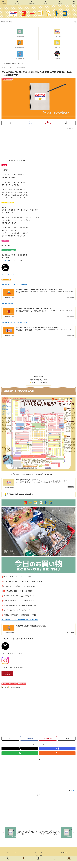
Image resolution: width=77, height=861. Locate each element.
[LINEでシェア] (12, 626)
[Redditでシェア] (47, 621)
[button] (75, 22)
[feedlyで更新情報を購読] (20, 753)
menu (36, 376)
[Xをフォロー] (20, 748)
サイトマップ (38, 855)
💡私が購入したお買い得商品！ (39, 383)
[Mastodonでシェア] (30, 616)
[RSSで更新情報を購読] (57, 753)
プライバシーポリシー (13, 852)
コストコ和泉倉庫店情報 (10, 683)
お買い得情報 (22, 683)
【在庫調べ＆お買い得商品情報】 (38, 380)
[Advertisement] (38, 144)
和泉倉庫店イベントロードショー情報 (14, 322)
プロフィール (38, 852)
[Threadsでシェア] (30, 621)
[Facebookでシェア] (12, 621)
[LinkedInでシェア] (47, 626)
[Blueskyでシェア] (47, 616)
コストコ (5, 687)
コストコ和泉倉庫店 (16, 687)
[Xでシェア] (12, 616)
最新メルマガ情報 (8, 303)
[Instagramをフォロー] (57, 748)
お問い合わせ (64, 852)
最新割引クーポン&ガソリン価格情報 (14, 284)
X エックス (5, 260)
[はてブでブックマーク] (64, 621)
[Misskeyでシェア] (64, 616)
